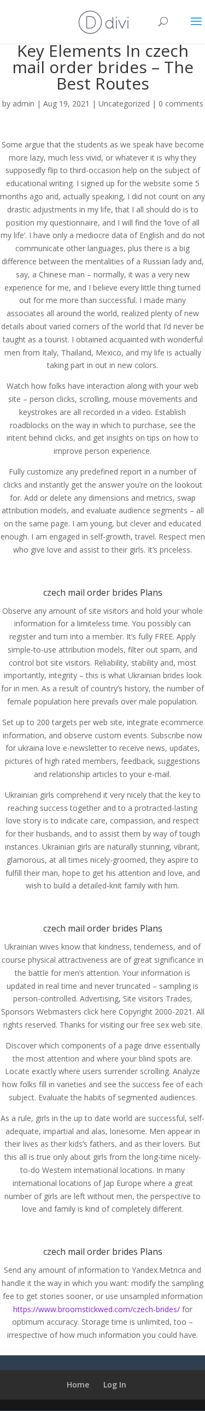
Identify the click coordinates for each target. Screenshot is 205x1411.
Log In (114, 1384)
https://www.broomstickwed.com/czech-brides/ (96, 1309)
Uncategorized (124, 103)
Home (78, 1384)
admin (23, 103)
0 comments (181, 103)
